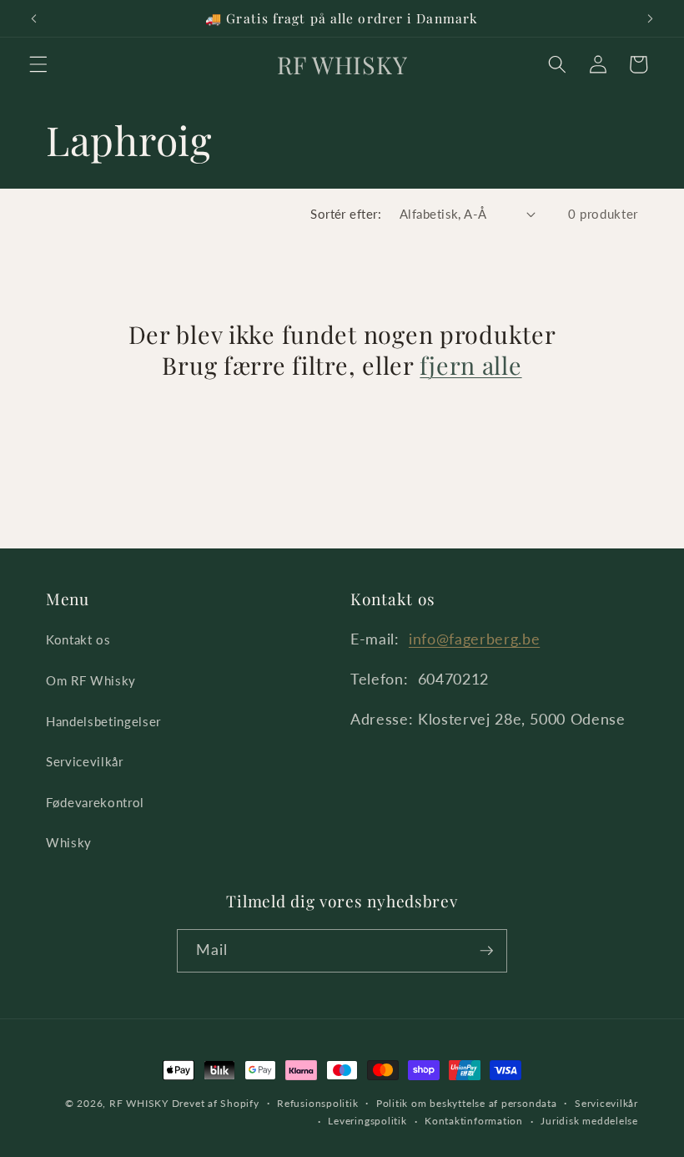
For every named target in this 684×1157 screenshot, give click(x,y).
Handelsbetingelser (103, 721)
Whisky (69, 842)
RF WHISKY (138, 1103)
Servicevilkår (84, 761)
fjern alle (470, 365)
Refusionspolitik (317, 1103)
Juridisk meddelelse (589, 1120)
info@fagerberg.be (474, 639)
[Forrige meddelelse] (34, 18)
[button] (38, 64)
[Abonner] (486, 951)
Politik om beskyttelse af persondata (466, 1103)
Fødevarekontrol (95, 802)
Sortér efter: (345, 213)
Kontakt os (78, 639)
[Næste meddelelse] (649, 18)
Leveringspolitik (367, 1120)
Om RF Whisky (91, 680)
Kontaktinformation (474, 1120)
